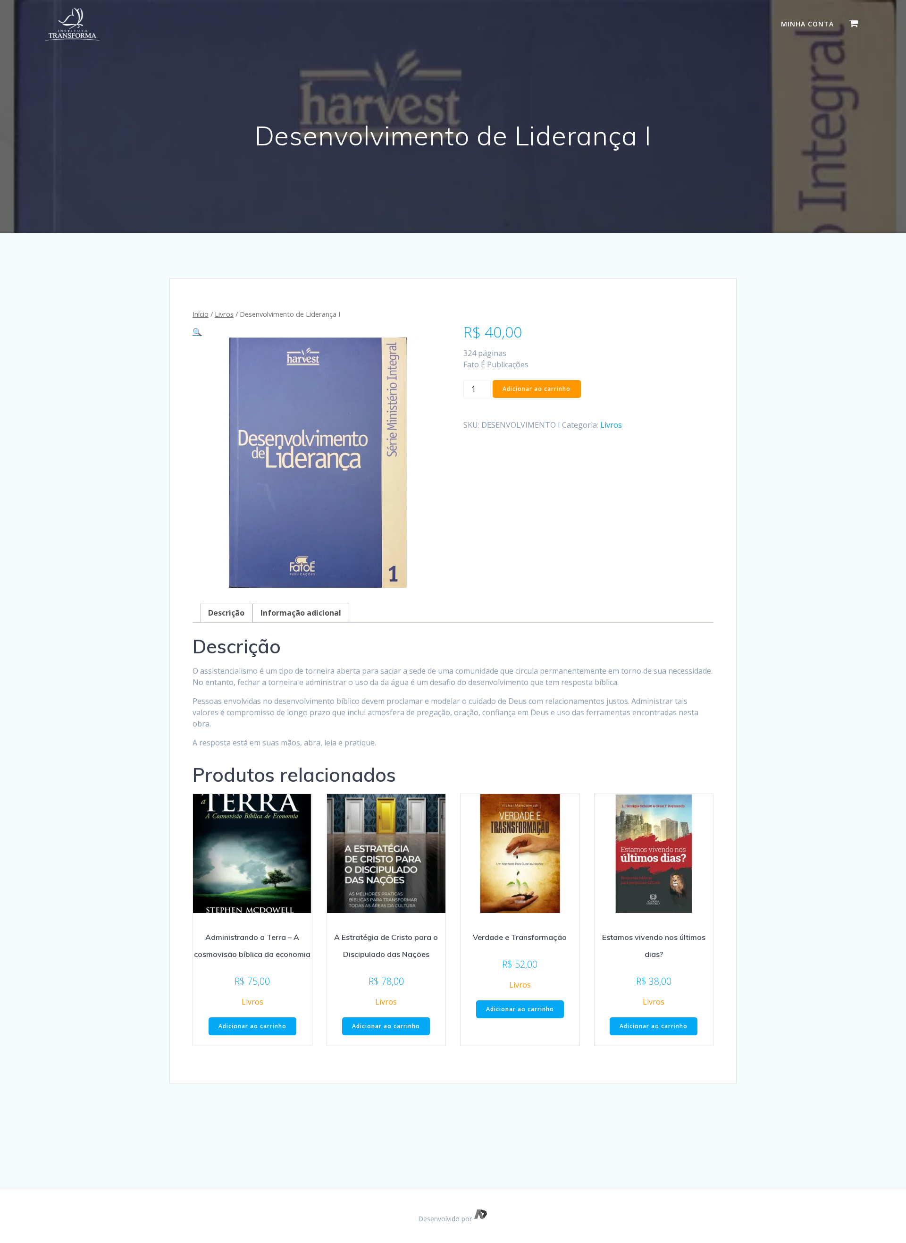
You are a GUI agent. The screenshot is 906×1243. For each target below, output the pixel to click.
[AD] (481, 1218)
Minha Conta (807, 23)
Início (201, 314)
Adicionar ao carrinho (536, 389)
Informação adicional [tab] (300, 613)
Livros (224, 314)
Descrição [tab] (226, 613)
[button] (197, 332)
